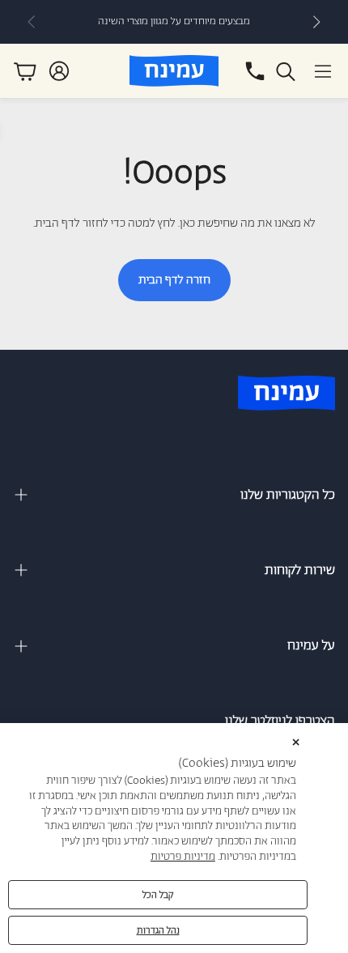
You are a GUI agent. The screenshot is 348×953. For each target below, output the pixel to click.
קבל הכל (158, 895)
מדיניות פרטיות (183, 857)
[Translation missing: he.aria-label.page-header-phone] (255, 71)
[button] (323, 71)
